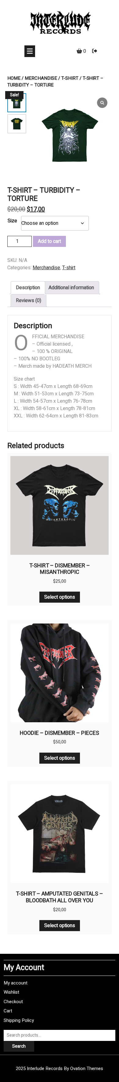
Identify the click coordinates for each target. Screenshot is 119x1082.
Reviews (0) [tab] (28, 300)
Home (13, 78)
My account (15, 983)
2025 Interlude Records (59, 1068)
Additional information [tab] (71, 287)
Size (12, 220)
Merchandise (41, 78)
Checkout (13, 1001)
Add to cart (49, 241)
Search (19, 1046)
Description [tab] (28, 287)
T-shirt (69, 78)
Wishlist (11, 992)
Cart (8, 1010)
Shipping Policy (19, 1020)
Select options (59, 597)
